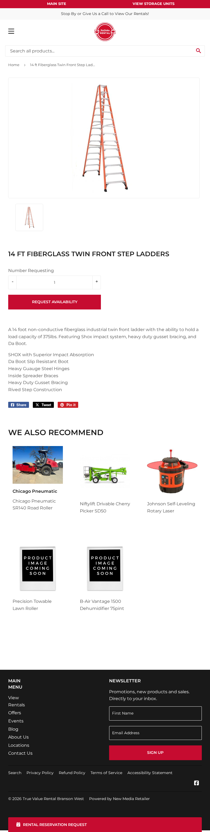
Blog (13, 729)
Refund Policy (72, 773)
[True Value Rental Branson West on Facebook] (196, 783)
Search (14, 773)
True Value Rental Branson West (53, 798)
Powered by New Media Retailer (119, 798)
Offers (14, 712)
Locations (18, 745)
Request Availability (54, 301)
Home (13, 65)
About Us (18, 737)
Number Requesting (31, 270)
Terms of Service (106, 773)
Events (16, 721)
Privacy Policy (40, 773)
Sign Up (155, 752)
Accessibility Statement (150, 773)
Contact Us (20, 753)
